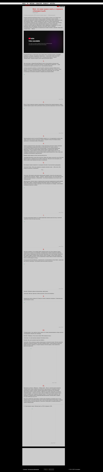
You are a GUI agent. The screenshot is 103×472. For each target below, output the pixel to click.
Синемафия (51, 1)
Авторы (52, 3)
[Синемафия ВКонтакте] (78, 3)
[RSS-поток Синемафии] (80, 3)
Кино (24, 3)
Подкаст (46, 3)
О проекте (25, 469)
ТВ (27, 3)
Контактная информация (33, 469)
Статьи (62, 6)
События (39, 3)
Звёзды (32, 3)
